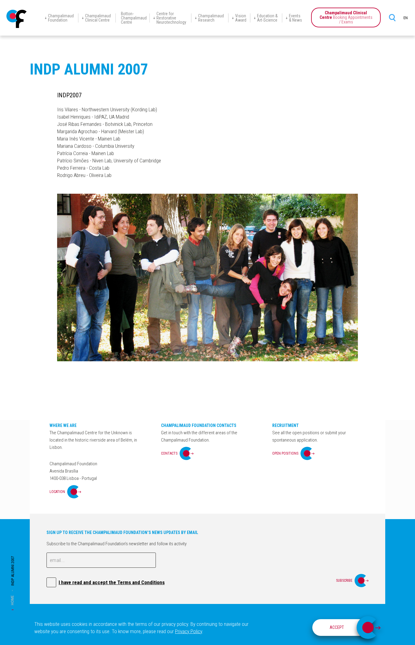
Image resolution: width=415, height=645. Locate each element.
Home (12, 600)
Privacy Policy (188, 631)
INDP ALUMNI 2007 (13, 571)
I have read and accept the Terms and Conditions (112, 582)
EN (405, 18)
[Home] (16, 19)
